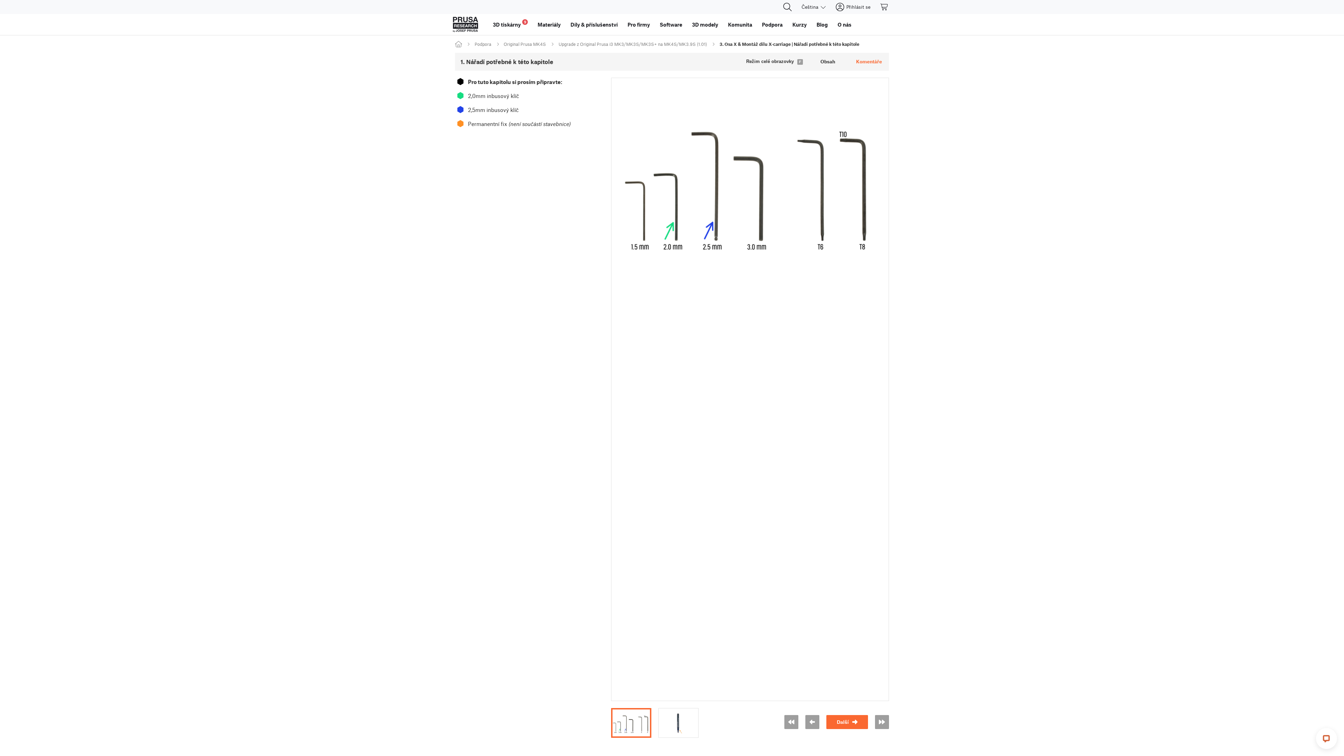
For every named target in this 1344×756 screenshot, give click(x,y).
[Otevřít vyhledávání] (787, 7)
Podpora (483, 44)
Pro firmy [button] (639, 24)
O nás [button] (845, 24)
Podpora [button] (772, 24)
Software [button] (671, 24)
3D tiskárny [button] (509, 24)
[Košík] (884, 7)
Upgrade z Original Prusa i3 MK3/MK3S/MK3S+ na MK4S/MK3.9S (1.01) (633, 44)
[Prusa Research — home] (465, 24)
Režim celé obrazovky (770, 61)
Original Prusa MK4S (525, 44)
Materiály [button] (549, 24)
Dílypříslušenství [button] (594, 24)
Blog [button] (822, 24)
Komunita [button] (740, 24)
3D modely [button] (705, 24)
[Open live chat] (1326, 738)
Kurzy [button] (799, 24)
